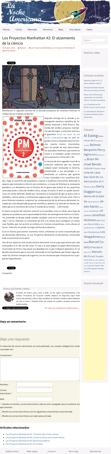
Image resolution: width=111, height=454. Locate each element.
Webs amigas (32, 451)
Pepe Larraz (87, 252)
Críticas (19, 29)
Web (2, 399)
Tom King (87, 266)
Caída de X (89, 168)
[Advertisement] (94, 339)
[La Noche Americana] (55, 13)
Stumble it (47, 277)
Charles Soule (99, 168)
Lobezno (100, 227)
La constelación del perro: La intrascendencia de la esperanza (94, 114)
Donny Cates (90, 186)
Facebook (5, 277)
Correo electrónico (6, 392)
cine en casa (92, 172)
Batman (95, 145)
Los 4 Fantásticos (92, 232)
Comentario (6, 355)
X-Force (87, 271)
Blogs (60, 29)
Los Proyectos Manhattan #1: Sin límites (24, 444)
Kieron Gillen (93, 224)
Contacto (52, 451)
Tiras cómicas (75, 29)
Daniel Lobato (9, 50)
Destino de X (97, 181)
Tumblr (26, 277)
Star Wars (96, 260)
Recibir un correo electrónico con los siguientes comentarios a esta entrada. (37, 411)
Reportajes (32, 29)
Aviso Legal (73, 451)
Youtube (96, 58)
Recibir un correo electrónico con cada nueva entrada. (26, 416)
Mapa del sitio (95, 451)
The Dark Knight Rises (95, 263)
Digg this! (52, 277)
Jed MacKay (94, 211)
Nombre (4, 384)
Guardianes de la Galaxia (94, 196)
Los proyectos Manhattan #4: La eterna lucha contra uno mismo (35, 437)
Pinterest (21, 277)
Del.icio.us (58, 277)
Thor (103, 263)
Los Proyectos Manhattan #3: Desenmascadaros (28, 440)
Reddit (42, 277)
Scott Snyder (96, 256)
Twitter (10, 277)
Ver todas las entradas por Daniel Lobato (62, 308)
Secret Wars (88, 260)
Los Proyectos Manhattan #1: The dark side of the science (32, 434)
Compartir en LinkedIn (36, 277)
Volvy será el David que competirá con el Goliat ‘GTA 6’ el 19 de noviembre (94, 97)
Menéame (31, 277)
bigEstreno (90, 154)
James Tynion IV (93, 202)
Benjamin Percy (94, 150)
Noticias (6, 29)
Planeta (23, 48)
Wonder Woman (97, 268)
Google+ (15, 277)
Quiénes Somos (12, 451)
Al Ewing (91, 135)
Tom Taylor (95, 265)
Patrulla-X (97, 247)
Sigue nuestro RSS (91, 62)
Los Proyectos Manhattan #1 (63, 48)
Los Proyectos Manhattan (41, 48)
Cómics (89, 29)
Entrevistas (48, 29)
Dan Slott (89, 177)
